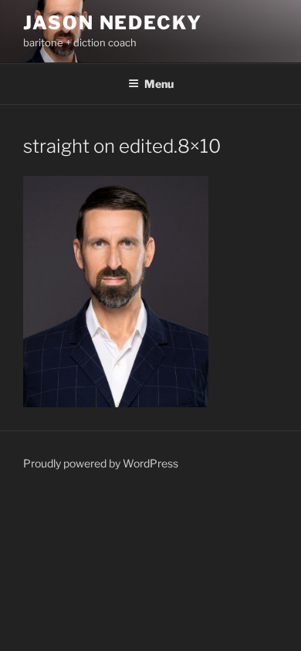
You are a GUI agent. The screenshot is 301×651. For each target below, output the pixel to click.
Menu (159, 83)
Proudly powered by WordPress (100, 463)
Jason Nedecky (112, 23)
